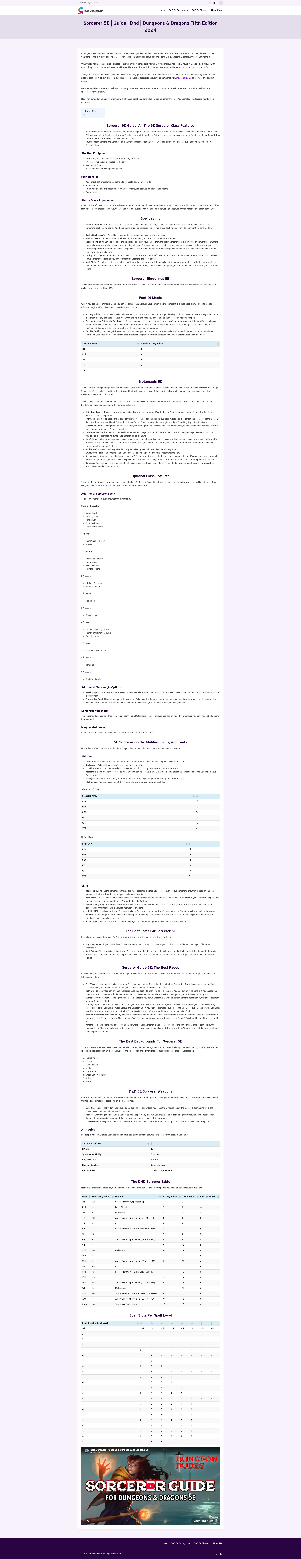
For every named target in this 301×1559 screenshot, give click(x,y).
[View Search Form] (221, 3)
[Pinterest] (214, 3)
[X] (210, 3)
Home (162, 10)
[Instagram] (221, 1554)
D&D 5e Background (178, 10)
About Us (217, 1543)
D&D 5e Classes (199, 10)
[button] (138, 343)
